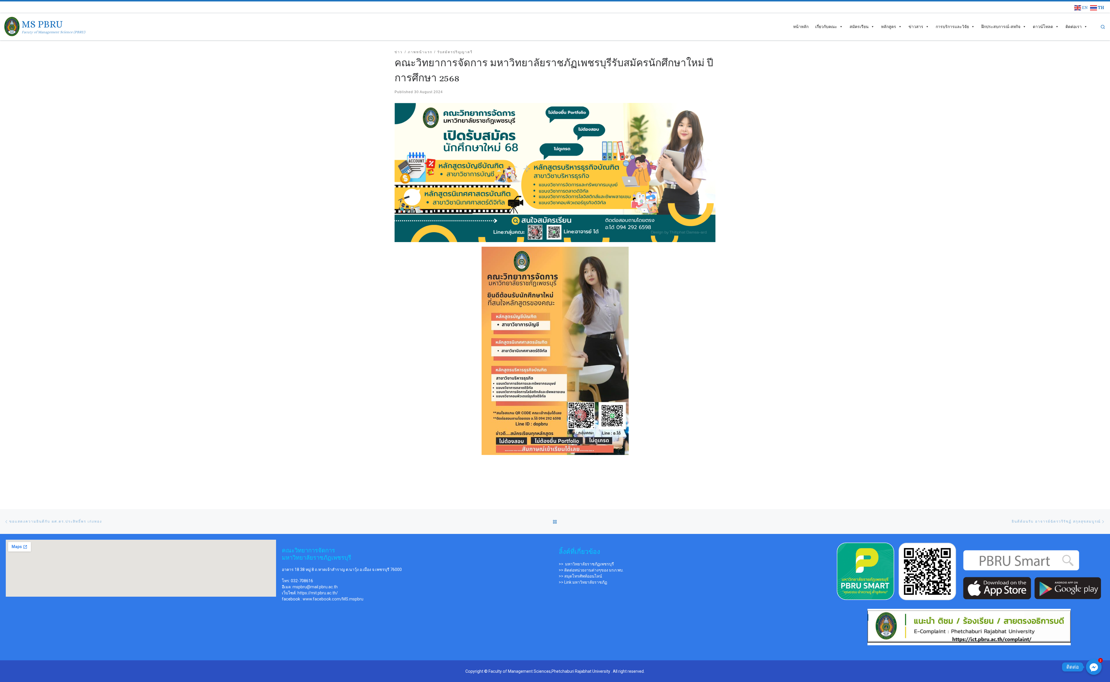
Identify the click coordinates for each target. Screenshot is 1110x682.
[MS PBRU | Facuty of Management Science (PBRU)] (12, 25)
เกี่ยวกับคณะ (826, 26)
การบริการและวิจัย (952, 26)
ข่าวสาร (916, 26)
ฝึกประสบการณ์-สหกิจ (1000, 26)
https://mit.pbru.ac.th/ (317, 593)
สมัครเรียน (859, 26)
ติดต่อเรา (1073, 26)
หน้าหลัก (801, 26)
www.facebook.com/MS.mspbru (333, 599)
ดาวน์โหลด (1043, 26)
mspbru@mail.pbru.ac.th (315, 587)
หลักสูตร (888, 26)
